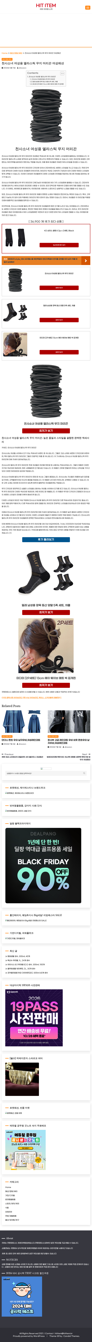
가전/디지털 (10, 1195)
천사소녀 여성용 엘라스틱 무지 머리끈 (42, 77)
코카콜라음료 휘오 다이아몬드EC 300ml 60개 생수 (28, 973)
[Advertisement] (46, 30)
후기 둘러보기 (46, 539)
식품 (7, 1208)
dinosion (22, 68)
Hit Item (46, 5)
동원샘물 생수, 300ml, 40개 (19, 956)
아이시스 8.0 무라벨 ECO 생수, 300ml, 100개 (26, 965)
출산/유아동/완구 (12, 1220)
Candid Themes (71, 1336)
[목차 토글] (61, 73)
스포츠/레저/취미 (12, 1204)
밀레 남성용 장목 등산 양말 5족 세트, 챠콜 (45, 82)
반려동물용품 (10, 1199)
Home (5, 53)
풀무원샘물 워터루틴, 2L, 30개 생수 (21, 969)
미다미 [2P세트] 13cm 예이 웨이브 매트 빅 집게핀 (48, 84)
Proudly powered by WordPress (29, 1336)
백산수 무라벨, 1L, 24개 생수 (19, 960)
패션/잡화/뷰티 (16, 53)
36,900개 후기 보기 (59, 245)
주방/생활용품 (10, 1216)
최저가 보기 (59, 288)
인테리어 (8, 1212)
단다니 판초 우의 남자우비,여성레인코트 (21, 740)
